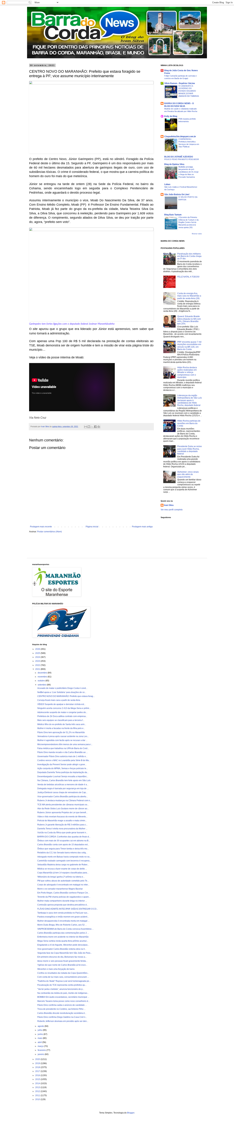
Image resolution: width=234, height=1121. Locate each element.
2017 (38, 1071)
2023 (38, 661)
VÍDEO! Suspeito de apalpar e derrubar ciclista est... (61, 704)
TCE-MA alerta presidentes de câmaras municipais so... (63, 804)
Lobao (167, 184)
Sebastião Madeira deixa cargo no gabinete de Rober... (63, 864)
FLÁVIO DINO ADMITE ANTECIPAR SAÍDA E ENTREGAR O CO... (67, 909)
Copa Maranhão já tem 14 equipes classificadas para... (63, 872)
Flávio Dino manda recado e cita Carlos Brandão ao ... (62, 752)
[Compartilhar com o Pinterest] (98, 426)
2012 (38, 1091)
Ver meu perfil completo (172, 509)
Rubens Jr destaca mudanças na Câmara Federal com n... (64, 800)
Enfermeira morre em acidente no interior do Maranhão (63, 937)
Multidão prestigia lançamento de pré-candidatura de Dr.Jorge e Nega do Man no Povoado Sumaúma (188, 172)
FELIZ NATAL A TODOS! (188, 277)
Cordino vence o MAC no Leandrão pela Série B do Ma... (63, 760)
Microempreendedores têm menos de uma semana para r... (64, 744)
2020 (38, 1059)
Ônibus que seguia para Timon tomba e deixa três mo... (63, 848)
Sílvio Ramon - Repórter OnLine (179, 83)
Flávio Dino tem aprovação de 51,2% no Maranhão (61, 732)
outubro (41, 680)
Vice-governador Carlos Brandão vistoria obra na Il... (61, 949)
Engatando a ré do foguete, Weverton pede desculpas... (63, 945)
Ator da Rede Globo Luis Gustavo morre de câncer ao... (63, 808)
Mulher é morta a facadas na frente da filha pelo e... (61, 728)
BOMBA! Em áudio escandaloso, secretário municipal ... (63, 997)
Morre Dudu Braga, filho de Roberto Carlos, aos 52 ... (62, 925)
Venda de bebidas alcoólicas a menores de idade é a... (62, 784)
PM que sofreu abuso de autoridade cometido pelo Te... (63, 881)
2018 (38, 1067)
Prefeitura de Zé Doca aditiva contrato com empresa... (62, 716)
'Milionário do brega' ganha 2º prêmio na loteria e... (61, 877)
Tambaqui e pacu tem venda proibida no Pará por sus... (63, 913)
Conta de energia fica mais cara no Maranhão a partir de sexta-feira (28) (189, 296)
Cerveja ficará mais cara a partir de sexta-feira (58, 700)
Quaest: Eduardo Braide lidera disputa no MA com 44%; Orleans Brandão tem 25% (189, 320)
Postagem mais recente (41, 526)
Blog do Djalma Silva (174, 164)
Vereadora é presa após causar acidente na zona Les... (63, 736)
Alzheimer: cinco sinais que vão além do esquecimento (188, 474)
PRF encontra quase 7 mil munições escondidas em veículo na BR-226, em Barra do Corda (189, 346)
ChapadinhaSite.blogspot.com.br (180, 136)
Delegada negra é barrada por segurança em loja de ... (63, 788)
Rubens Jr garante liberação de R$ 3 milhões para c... (62, 824)
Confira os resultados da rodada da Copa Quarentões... (63, 973)
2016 (38, 1075)
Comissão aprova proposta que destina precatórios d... (62, 905)
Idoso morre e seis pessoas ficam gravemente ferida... (62, 961)
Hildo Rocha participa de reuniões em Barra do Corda (188, 423)
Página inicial (92, 526)
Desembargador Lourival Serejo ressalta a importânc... (62, 776)
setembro (42, 685)
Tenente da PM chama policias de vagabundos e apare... (63, 897)
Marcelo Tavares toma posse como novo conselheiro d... (63, 1001)
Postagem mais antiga (142, 526)
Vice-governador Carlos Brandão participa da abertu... (62, 796)
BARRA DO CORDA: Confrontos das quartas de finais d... (63, 836)
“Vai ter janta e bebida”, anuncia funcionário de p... (60, 989)
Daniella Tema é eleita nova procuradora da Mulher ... (62, 828)
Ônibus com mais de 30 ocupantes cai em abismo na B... (63, 840)
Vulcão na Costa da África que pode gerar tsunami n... (62, 832)
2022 (38, 665)
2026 (38, 649)
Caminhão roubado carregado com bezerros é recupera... (64, 860)
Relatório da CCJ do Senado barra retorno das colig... (62, 852)
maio (40, 1038)
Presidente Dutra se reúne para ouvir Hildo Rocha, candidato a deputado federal (189, 450)
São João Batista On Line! (176, 194)
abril (40, 1042)
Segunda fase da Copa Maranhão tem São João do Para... (64, 953)
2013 (38, 1087)
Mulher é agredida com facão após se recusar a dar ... (62, 740)
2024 (38, 657)
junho (41, 1034)
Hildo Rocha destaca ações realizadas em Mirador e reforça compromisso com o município (187, 372)
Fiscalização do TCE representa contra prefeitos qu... (62, 985)
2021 (38, 669)
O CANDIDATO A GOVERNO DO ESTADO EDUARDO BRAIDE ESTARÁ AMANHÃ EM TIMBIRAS (188, 91)
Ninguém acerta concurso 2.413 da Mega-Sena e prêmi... (64, 708)
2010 (38, 1099)
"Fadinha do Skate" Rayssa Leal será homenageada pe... (64, 981)
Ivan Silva (169, 505)
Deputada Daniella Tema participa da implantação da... (63, 772)
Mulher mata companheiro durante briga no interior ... (62, 901)
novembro (43, 676)
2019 (38, 1063)
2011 (38, 1095)
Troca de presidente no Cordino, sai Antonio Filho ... (61, 1009)
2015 (38, 1079)
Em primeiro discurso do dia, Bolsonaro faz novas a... (62, 957)
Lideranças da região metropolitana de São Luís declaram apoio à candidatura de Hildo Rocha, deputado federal (189, 400)
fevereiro (42, 1050)
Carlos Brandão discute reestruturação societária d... (61, 1013)
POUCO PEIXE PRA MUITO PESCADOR (181, 159)
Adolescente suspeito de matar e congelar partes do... (62, 712)
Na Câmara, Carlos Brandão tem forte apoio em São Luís (63, 780)
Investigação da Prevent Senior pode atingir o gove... (62, 764)
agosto (41, 1026)
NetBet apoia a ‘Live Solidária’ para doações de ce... (61, 692)
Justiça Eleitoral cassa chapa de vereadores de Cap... (62, 792)
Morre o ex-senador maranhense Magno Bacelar (60, 889)
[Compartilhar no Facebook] (95, 426)
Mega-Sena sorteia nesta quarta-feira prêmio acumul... (62, 941)
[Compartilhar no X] (92, 426)
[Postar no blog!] (89, 426)
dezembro (43, 673)
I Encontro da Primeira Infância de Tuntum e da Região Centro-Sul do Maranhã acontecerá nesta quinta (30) (188, 222)
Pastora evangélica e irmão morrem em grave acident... (63, 917)
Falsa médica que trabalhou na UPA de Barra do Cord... (63, 748)
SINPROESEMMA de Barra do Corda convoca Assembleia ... (65, 929)
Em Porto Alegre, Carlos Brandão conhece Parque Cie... (63, 893)
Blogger (130, 1113)
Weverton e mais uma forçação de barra (56, 969)
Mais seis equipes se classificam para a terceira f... (60, 720)
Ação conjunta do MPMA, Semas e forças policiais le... (62, 768)
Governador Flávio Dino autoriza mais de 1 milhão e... (62, 756)
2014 (38, 1083)
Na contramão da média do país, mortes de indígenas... (63, 993)
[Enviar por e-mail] (85, 426)
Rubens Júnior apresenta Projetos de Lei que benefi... (62, 812)
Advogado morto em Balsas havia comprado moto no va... (64, 857)
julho (40, 1030)
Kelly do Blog (170, 116)
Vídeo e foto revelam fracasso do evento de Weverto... (62, 816)
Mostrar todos (197, 234)
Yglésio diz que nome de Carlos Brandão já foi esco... (62, 965)
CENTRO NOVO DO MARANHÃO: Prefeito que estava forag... (66, 696)
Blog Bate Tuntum (173, 214)
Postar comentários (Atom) (49, 531)
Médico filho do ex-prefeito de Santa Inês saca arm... (61, 724)
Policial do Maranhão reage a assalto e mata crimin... (62, 820)
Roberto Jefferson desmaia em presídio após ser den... (62, 1021)
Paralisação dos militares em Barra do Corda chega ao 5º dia (189, 256)
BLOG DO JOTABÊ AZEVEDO (178, 157)
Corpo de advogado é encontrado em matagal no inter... (63, 884)
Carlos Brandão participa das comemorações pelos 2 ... (63, 933)
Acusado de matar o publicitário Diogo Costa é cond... (62, 688)
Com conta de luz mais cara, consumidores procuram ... (63, 977)
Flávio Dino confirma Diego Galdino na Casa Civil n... (62, 1017)
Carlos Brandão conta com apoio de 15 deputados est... (63, 844)
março (41, 1046)
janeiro (41, 1054)
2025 (38, 653)
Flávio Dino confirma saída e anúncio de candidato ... (62, 1005)
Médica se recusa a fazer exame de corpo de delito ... (62, 869)
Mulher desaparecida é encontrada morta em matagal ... (63, 921)
